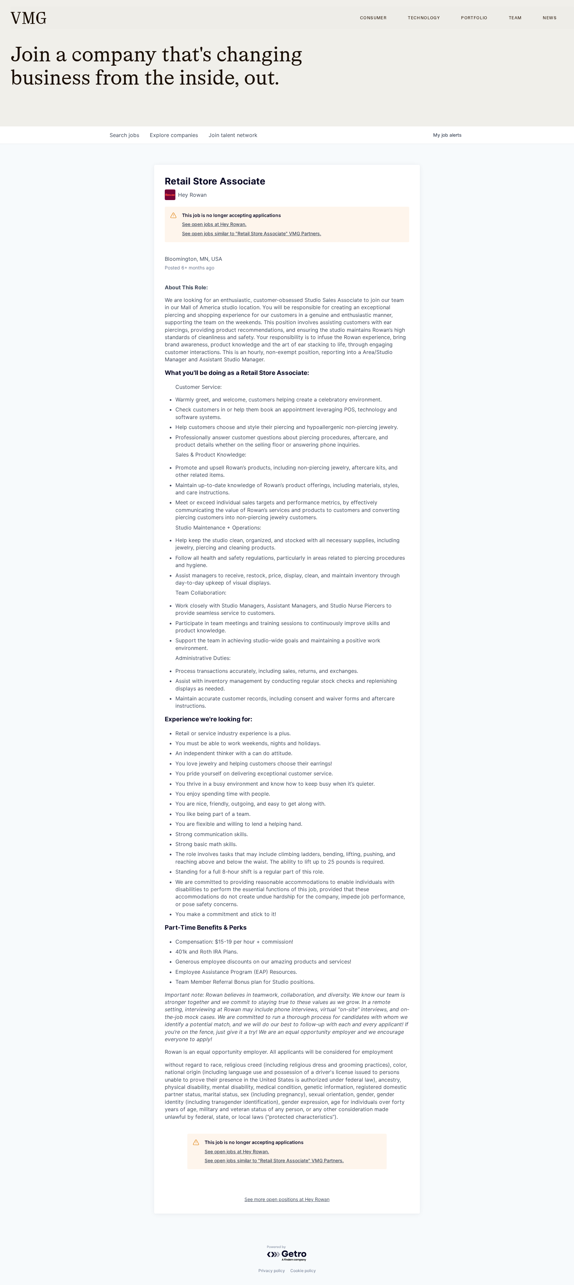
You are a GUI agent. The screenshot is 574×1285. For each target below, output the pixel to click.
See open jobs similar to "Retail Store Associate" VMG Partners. (251, 233)
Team (515, 18)
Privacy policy (271, 1270)
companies (174, 135)
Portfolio (474, 18)
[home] (28, 18)
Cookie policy (303, 1270)
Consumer (373, 18)
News (550, 18)
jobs (124, 135)
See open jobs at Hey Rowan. (214, 224)
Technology (424, 18)
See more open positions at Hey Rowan (287, 1199)
